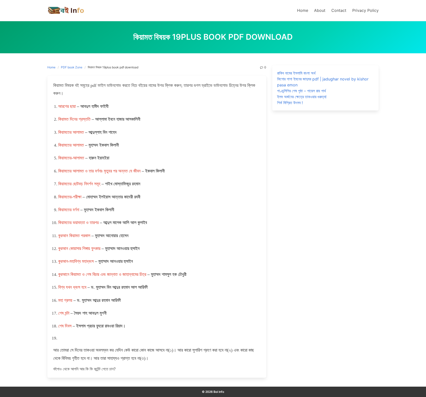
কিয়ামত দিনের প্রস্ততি (74, 119)
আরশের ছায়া (67, 106)
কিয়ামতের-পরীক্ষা (69, 196)
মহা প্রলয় (65, 300)
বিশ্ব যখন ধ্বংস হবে (72, 287)
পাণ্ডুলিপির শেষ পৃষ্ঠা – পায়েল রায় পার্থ (301, 90)
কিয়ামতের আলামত (71, 132)
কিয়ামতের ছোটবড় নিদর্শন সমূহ (79, 183)
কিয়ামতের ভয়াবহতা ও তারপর (78, 222)
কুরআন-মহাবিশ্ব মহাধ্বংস (76, 261)
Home (51, 67)
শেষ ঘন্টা (63, 313)
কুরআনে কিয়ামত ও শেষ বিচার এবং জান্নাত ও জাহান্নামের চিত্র (102, 274)
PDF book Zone (71, 67)
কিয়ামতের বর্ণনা (68, 209)
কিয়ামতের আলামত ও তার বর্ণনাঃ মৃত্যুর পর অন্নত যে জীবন (99, 171)
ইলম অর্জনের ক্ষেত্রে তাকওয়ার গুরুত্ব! (301, 96)
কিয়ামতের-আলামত (71, 157)
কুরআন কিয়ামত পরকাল (74, 235)
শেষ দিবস (64, 325)
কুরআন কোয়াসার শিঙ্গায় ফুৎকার (79, 248)
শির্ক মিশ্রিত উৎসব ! (290, 102)
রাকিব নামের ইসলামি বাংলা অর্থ (296, 73)
